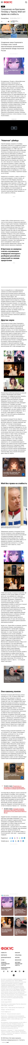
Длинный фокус (6, 957)
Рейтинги (4, 955)
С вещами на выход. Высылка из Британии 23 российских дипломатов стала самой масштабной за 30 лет (15, 810)
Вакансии (18, 960)
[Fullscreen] (25, 488)
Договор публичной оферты (18, 964)
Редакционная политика (5, 968)
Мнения (17, 952)
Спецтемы (18, 955)
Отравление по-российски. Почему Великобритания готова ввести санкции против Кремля (14, 787)
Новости (3, 952)
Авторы (17, 957)
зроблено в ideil (5, 1042)
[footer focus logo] (7, 948)
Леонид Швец (4, 18)
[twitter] (7, 971)
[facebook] (3, 971)
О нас (2, 960)
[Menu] (2, 2)
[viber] (19, 971)
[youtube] (15, 971)
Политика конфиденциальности (9, 1040)
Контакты (22, 1040)
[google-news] (23, 971)
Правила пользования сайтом (5, 964)
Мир (3, 6)
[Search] (26, 2)
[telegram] (11, 971)
